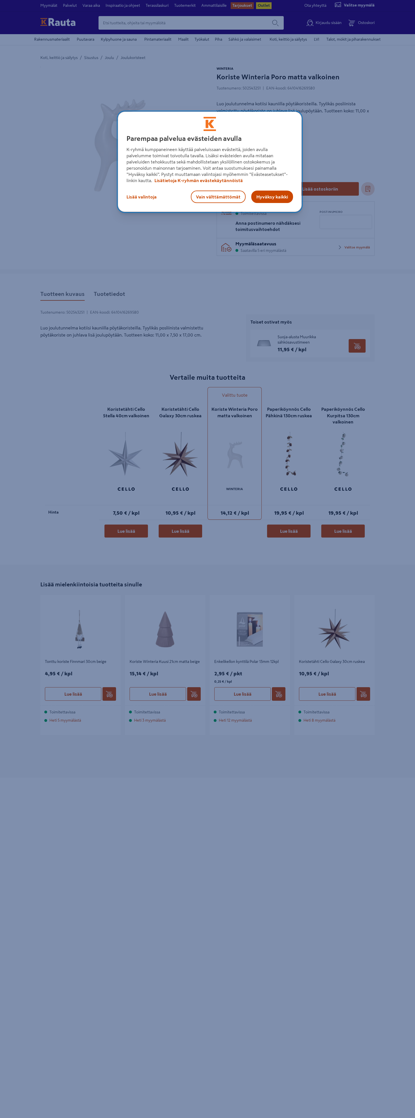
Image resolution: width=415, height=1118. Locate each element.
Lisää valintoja (141, 197)
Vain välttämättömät (218, 197)
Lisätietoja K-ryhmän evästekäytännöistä (198, 180)
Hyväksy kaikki (272, 197)
